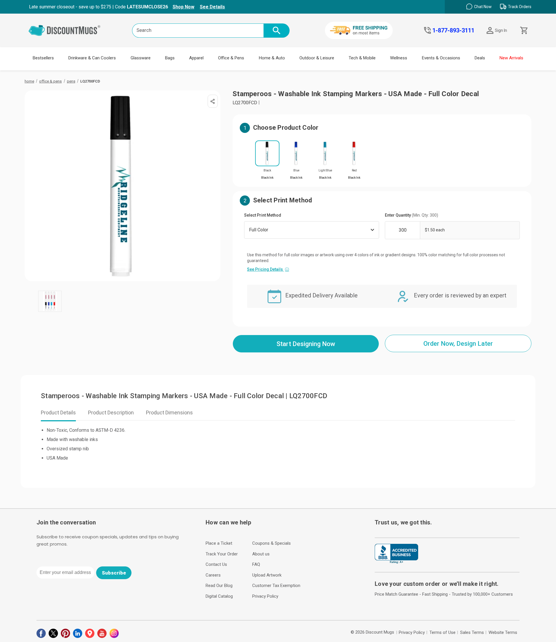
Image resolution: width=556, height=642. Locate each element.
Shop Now (183, 7)
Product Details (58, 412)
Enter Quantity (411, 215)
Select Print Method (262, 215)
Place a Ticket (219, 543)
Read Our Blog (219, 585)
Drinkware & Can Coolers (92, 58)
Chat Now (483, 6)
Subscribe (114, 573)
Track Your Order (222, 554)
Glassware (141, 58)
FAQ (256, 564)
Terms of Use (442, 632)
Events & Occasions (441, 58)
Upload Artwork (266, 575)
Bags (170, 58)
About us (261, 554)
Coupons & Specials (271, 543)
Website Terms (503, 632)
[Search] (277, 30)
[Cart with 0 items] (523, 30)
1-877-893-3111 (453, 30)
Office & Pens (231, 58)
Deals (480, 58)
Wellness (398, 58)
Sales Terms (472, 632)
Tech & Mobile (362, 58)
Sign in (501, 30)
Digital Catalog (219, 596)
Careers (213, 575)
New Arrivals (511, 58)
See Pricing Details (268, 269)
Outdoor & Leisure (316, 58)
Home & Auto (272, 58)
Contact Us (216, 564)
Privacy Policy (265, 596)
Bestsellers (43, 58)
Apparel (196, 58)
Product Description (111, 412)
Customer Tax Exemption (276, 585)
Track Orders (519, 6)
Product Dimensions (169, 412)
